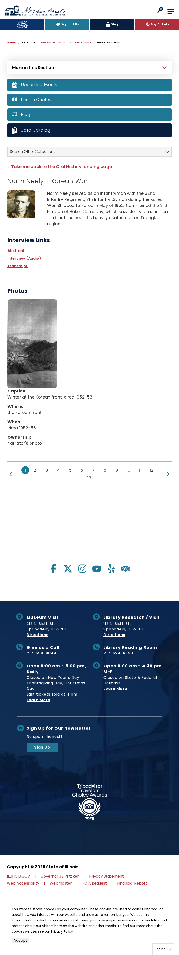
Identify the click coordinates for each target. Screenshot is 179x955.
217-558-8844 (41, 653)
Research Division (54, 42)
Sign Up (42, 747)
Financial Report (132, 883)
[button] (160, 10)
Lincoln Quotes (36, 99)
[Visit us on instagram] (82, 568)
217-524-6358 (118, 653)
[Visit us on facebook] (53, 568)
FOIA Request (94, 883)
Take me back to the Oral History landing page (61, 166)
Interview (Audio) (24, 258)
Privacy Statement (106, 876)
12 (152, 470)
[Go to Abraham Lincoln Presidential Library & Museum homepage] (35, 10)
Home (11, 42)
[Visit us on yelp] (111, 568)
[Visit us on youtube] (96, 568)
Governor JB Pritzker (60, 876)
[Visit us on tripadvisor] (125, 568)
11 (140, 470)
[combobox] (163, 949)
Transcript (17, 266)
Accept (20, 940)
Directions (37, 634)
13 (89, 478)
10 (128, 470)
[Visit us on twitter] (67, 568)
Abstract (15, 250)
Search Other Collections (32, 151)
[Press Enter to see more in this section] (89, 67)
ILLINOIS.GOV (18, 876)
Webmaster (61, 883)
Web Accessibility (23, 883)
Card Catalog (35, 130)
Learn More (38, 700)
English (160, 949)
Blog (25, 114)
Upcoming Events (39, 84)
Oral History (82, 42)
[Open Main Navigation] (171, 11)
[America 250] (22, 24)
